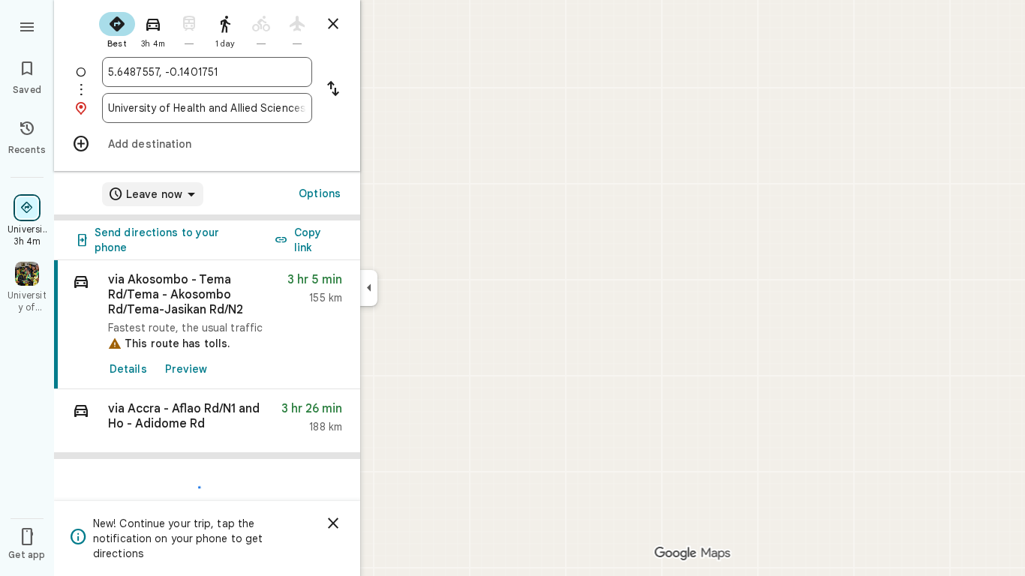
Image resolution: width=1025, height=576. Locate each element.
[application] (512, 288)
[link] (207, 324)
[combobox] (207, 72)
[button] (207, 421)
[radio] (117, 28)
